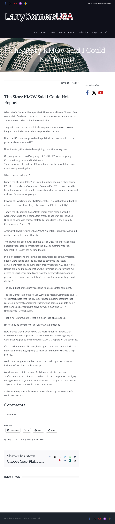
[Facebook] (87, 92)
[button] (106, 32)
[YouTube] (100, 92)
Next (74, 82)
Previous (64, 82)
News (29, 439)
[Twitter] (94, 92)
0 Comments (39, 439)
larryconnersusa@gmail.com (99, 3)
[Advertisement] (100, 117)
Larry (9, 439)
